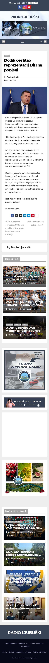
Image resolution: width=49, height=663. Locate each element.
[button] (41, 41)
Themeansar (24, 646)
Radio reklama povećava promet (24, 658)
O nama (28, 652)
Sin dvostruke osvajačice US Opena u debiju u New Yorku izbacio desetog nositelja (14, 228)
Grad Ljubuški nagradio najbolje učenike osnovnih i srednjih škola (24, 608)
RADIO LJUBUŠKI (24, 17)
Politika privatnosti (40, 652)
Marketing (19, 652)
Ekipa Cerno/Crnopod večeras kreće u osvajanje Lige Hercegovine (23, 528)
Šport (7, 55)
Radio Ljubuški (13, 77)
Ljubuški (9, 273)
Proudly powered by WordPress (17, 643)
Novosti (18, 273)
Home (4, 652)
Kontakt (11, 652)
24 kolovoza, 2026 (17, 532)
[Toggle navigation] (22, 41)
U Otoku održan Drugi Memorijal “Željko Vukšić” (23, 329)
